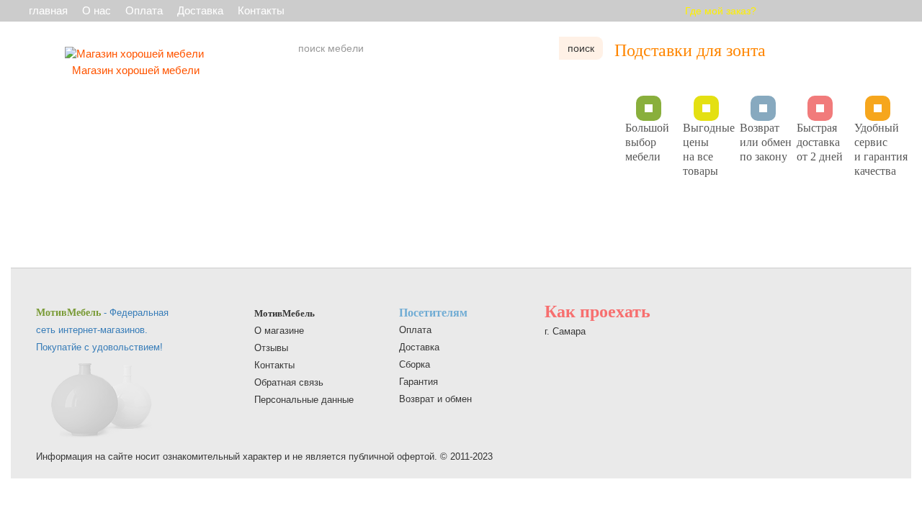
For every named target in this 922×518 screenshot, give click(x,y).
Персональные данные (304, 399)
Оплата (144, 10)
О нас (96, 10)
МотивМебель (284, 313)
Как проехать (597, 311)
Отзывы (271, 347)
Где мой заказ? (720, 11)
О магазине (279, 330)
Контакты (261, 10)
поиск (581, 48)
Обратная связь (288, 382)
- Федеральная (102, 312)
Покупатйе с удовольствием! (99, 347)
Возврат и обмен (435, 399)
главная (48, 10)
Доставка (200, 10)
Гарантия (418, 381)
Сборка (414, 364)
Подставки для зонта (690, 50)
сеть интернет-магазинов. (92, 329)
